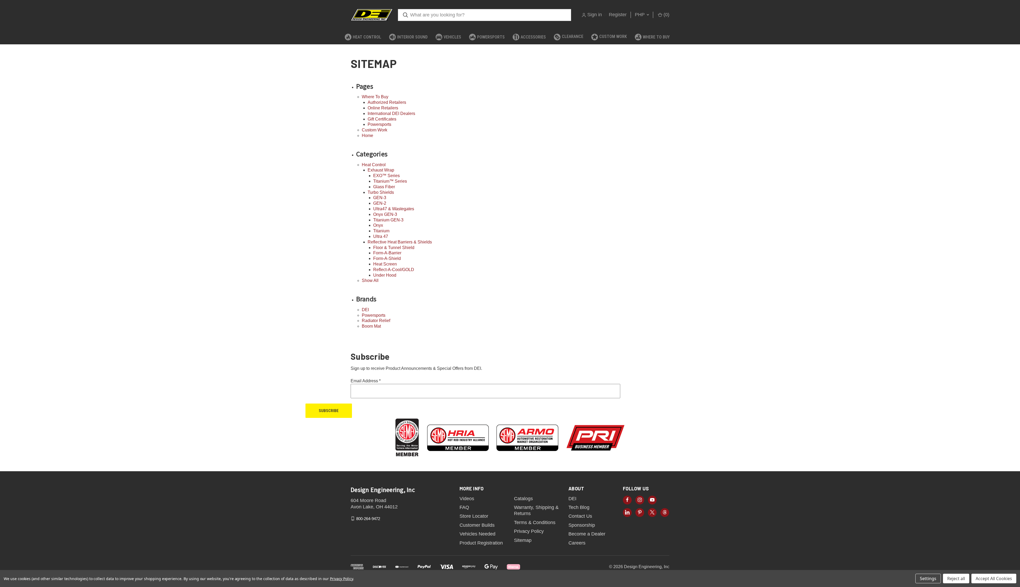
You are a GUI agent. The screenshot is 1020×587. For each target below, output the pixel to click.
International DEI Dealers (391, 113)
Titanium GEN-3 (388, 220)
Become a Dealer (586, 534)
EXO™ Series (386, 175)
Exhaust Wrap (381, 170)
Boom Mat (371, 326)
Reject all (956, 578)
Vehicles (452, 37)
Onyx (378, 225)
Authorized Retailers (387, 102)
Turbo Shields (381, 192)
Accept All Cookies (994, 578)
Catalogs (523, 498)
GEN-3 (379, 197)
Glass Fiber (384, 187)
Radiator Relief (376, 320)
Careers (576, 543)
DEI (365, 309)
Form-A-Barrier (387, 253)
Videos (467, 498)
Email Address (366, 381)
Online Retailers (383, 108)
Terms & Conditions (534, 522)
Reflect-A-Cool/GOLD (393, 269)
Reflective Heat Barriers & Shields (400, 242)
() (665, 14)
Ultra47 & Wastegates (393, 209)
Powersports (491, 37)
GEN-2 (379, 203)
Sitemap (523, 540)
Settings (928, 578)
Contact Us (580, 516)
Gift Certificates (382, 119)
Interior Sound (412, 37)
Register (618, 14)
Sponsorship (581, 525)
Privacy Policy (529, 531)
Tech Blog (578, 507)
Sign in (594, 14)
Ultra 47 (380, 236)
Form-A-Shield (387, 258)
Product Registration (481, 543)
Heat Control (367, 37)
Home (367, 135)
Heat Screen (385, 264)
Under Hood (384, 275)
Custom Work (613, 36)
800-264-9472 (368, 518)
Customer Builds (477, 525)
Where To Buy (656, 37)
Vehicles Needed (477, 534)
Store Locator (474, 516)
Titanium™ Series (390, 181)
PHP (640, 14)
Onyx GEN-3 (385, 214)
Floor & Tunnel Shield (393, 247)
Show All (370, 280)
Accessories (533, 37)
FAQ (464, 507)
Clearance (572, 36)
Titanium (381, 231)
